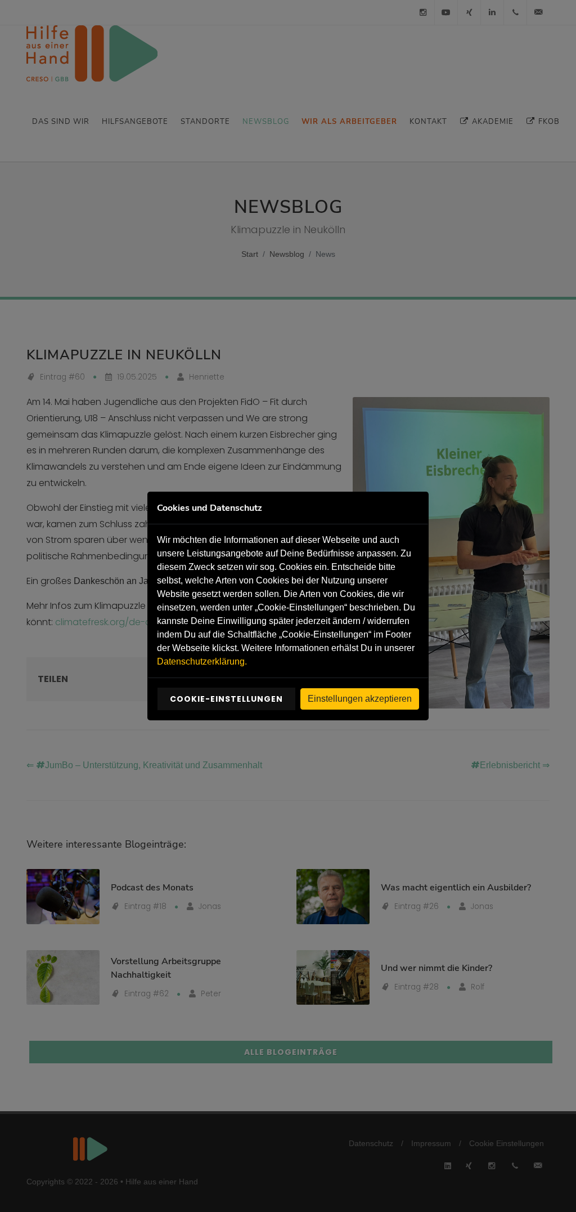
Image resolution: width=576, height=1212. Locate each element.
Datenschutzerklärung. (202, 661)
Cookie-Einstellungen (226, 699)
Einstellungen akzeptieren (360, 698)
